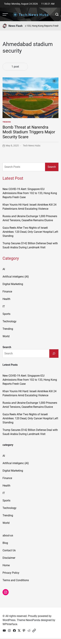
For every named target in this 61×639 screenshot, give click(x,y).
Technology (9, 321)
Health (6, 299)
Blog (5, 543)
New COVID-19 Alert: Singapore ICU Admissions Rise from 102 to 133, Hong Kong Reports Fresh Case (30, 193)
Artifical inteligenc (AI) (16, 276)
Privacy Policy (11, 572)
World (6, 336)
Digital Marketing (13, 284)
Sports (6, 314)
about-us (8, 535)
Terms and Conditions (16, 580)
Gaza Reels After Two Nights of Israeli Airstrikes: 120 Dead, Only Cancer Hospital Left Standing (30, 231)
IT (4, 306)
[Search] (53, 353)
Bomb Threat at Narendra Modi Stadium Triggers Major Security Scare (29, 132)
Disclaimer (9, 557)
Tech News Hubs (31, 145)
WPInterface (10, 624)
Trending (7, 122)
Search (52, 166)
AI (4, 269)
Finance (7, 291)
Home (6, 565)
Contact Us (9, 550)
